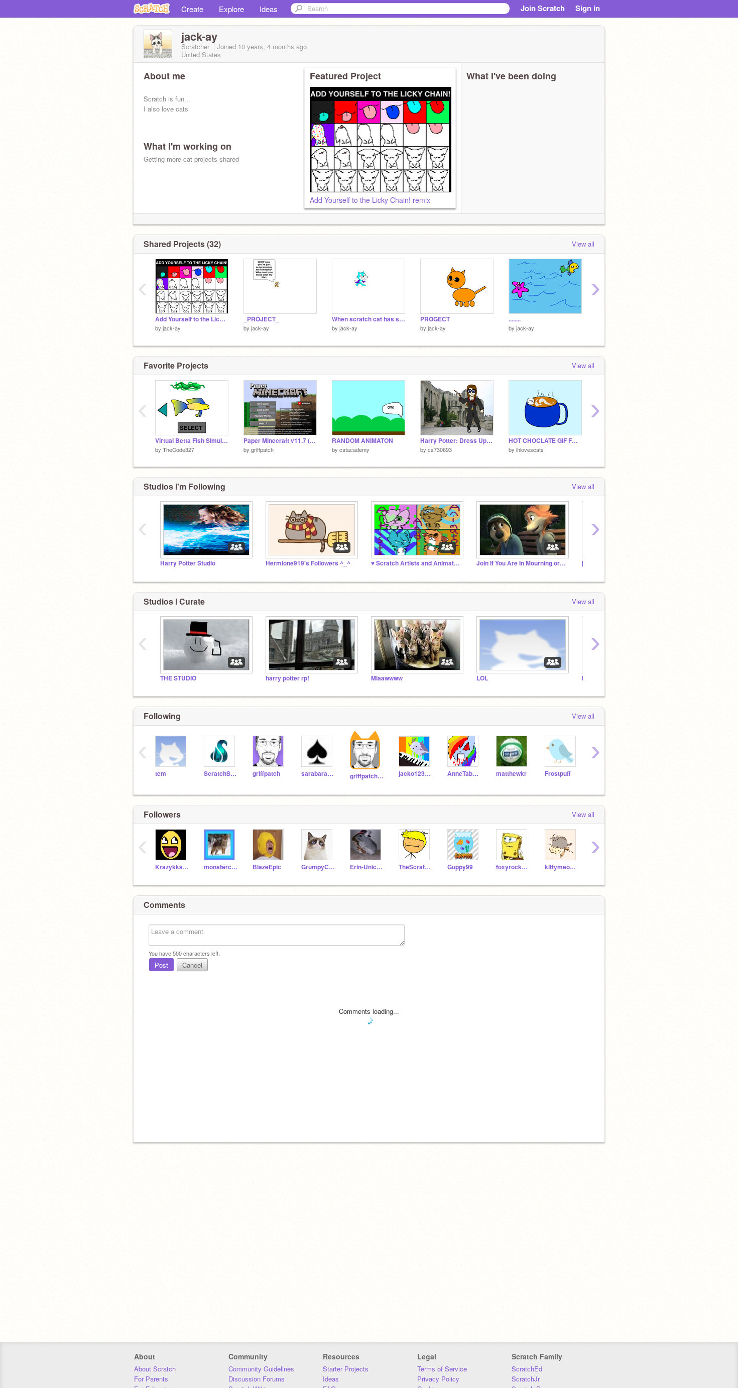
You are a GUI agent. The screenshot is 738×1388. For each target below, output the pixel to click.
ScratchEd (527, 1368)
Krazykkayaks (172, 867)
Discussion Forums (256, 1378)
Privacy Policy (438, 1378)
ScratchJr (526, 1378)
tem (160, 773)
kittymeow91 (561, 867)
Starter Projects (345, 1368)
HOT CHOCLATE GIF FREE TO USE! (545, 440)
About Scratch (155, 1368)
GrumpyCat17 (318, 867)
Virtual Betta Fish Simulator (191, 440)
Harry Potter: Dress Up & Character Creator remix (457, 440)
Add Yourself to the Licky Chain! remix (370, 200)
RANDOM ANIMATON (362, 440)
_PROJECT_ (261, 319)
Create (192, 9)
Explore (231, 9)
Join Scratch (543, 8)
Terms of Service (442, 1368)
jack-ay (172, 328)
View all (583, 244)
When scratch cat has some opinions (368, 319)
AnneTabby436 (464, 773)
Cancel (192, 965)
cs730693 (440, 449)
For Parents (151, 1378)
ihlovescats (530, 449)
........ (515, 319)
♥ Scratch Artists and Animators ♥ (416, 563)
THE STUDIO (178, 678)
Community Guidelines (261, 1368)
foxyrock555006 (513, 867)
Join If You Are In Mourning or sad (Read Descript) (521, 563)
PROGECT (435, 319)
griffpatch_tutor (367, 776)
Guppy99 (460, 867)
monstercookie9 (220, 867)
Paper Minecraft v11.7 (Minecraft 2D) (280, 440)
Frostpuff (558, 773)
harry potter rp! (287, 678)
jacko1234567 (415, 773)
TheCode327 (178, 449)
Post (161, 965)
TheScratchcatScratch (415, 867)
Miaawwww (387, 678)
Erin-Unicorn (367, 867)
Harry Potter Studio (187, 563)
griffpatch (262, 449)
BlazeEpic (267, 867)
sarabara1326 (318, 773)
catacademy (354, 449)
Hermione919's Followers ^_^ (308, 563)
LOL (482, 678)
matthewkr (511, 773)
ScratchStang (220, 773)
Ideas (269, 9)
